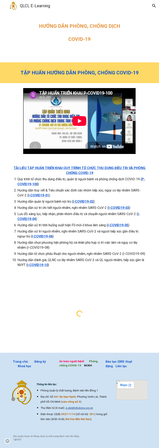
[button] (5, 5)
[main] (79, 31)
